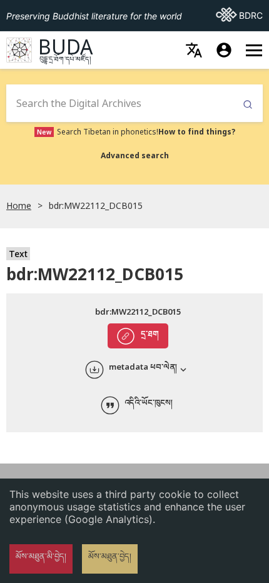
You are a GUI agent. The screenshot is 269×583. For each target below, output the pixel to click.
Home (18, 205)
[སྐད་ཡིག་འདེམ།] (194, 50)
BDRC (239, 15)
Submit (247, 105)
